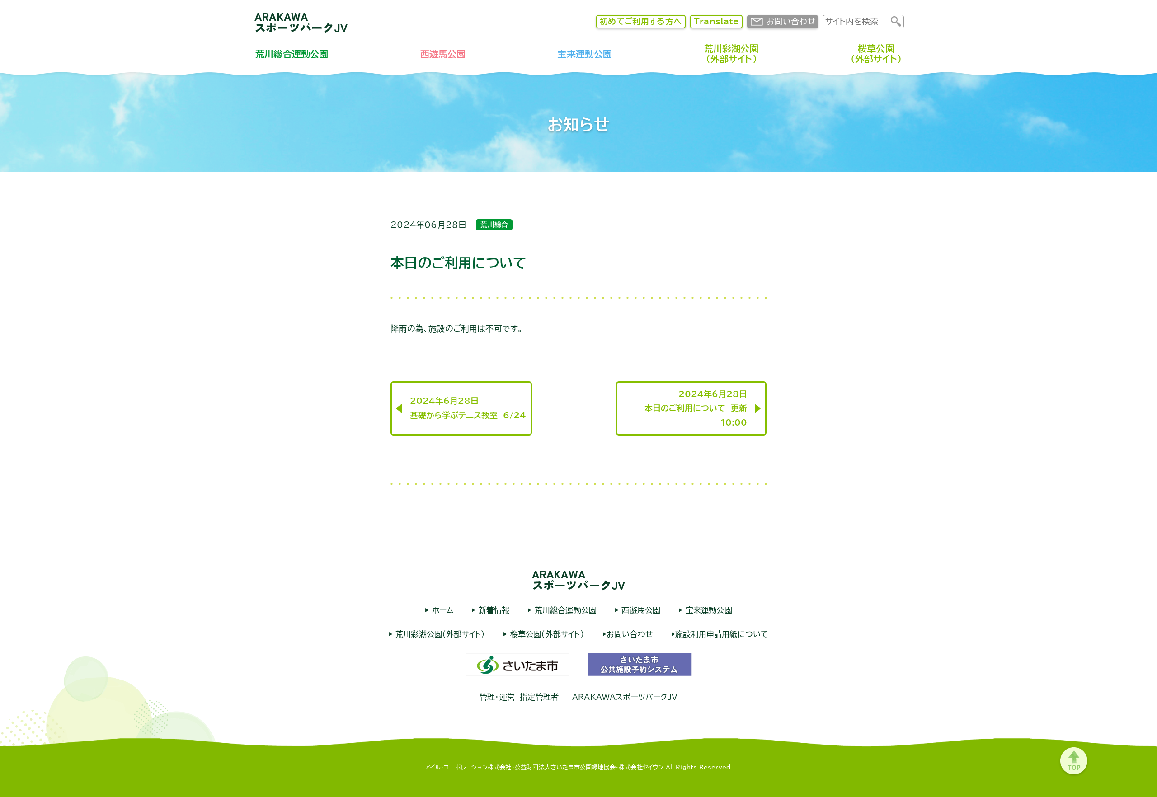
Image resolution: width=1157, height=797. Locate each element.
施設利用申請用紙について (721, 634)
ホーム (441, 610)
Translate (716, 21)
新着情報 (492, 610)
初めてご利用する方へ (641, 21)
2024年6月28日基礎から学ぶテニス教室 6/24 (468, 408)
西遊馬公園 (443, 53)
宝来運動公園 (584, 53)
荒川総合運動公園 (291, 53)
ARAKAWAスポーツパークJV (301, 21)
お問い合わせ (790, 21)
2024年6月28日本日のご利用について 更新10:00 (695, 408)
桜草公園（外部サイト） (876, 53)
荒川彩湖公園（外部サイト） (731, 53)
